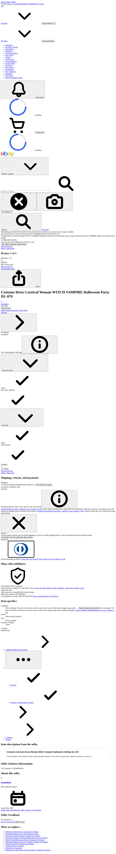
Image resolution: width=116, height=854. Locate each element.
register (16, 4)
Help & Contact (38, 4)
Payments (8, 65)
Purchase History (11, 53)
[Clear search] (19, 202)
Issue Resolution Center (13, 78)
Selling (7, 57)
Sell (2, 6)
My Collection (10, 72)
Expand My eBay (48, 41)
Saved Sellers (10, 63)
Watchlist (8, 51)
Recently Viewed (11, 47)
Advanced (45, 230)
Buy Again (9, 55)
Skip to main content (8, 2)
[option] (58, 380)
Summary (8, 45)
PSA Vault (9, 76)
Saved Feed (9, 59)
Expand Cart (40, 132)
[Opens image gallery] (2, 260)
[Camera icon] (54, 202)
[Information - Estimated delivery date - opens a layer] (59, 499)
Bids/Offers (9, 49)
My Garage (9, 68)
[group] (58, 258)
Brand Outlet (28, 4)
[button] (21, 222)
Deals (21, 4)
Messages (8, 74)
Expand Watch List (48, 23)
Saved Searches (11, 61)
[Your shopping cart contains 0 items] (18, 132)
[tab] (58, 590)
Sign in (9, 4)
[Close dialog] (19, 523)
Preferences (9, 70)
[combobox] (25, 191)
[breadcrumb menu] (23, 660)
